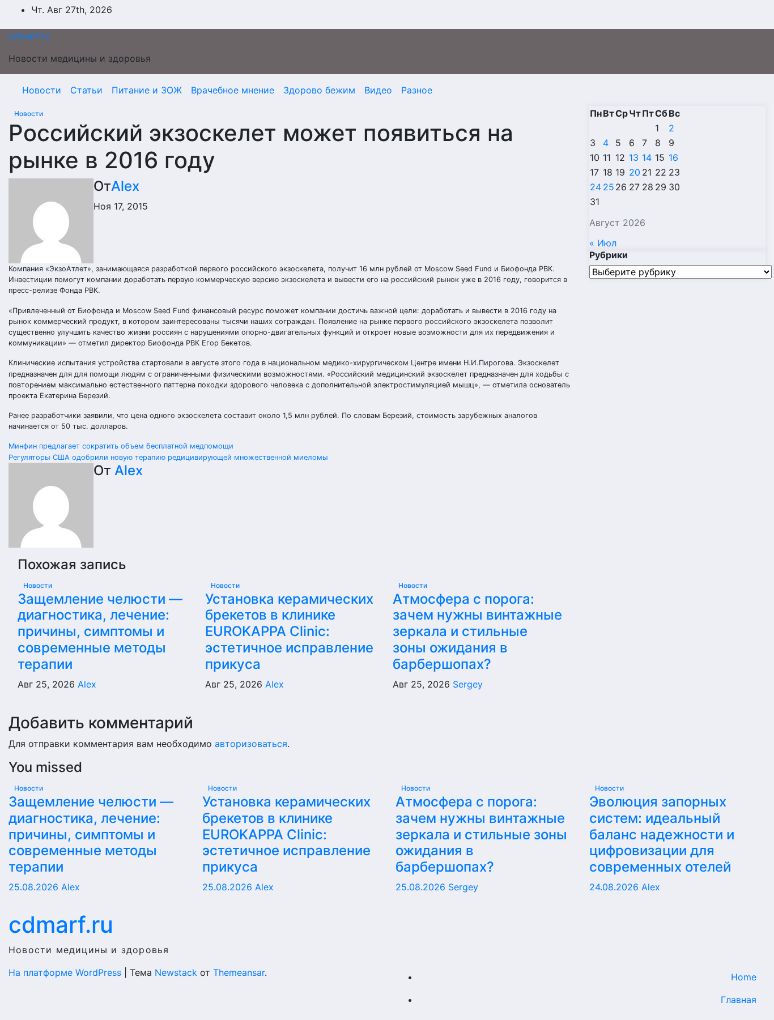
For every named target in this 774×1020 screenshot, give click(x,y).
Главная (738, 999)
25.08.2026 (34, 887)
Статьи (86, 90)
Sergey (468, 684)
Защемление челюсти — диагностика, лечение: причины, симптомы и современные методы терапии (100, 631)
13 (634, 157)
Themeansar (239, 972)
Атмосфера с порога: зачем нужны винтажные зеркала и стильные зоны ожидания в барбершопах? (477, 631)
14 (647, 157)
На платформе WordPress (66, 972)
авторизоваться (251, 743)
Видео (378, 90)
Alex (125, 186)
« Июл (602, 243)
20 (634, 172)
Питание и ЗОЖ (147, 90)
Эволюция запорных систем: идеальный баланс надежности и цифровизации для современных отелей (661, 834)
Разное (416, 90)
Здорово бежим (319, 90)
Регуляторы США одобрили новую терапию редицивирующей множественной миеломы (168, 457)
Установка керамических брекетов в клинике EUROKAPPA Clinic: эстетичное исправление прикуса (289, 631)
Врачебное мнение (232, 90)
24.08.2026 (615, 887)
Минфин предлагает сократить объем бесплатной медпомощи (120, 446)
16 (673, 157)
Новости (41, 90)
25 (608, 187)
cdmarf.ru (29, 35)
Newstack (176, 972)
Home (743, 977)
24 (595, 187)
